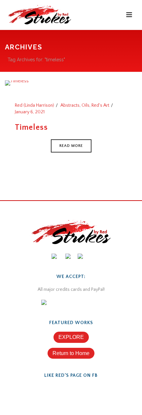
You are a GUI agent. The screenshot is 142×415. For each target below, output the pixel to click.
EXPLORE (71, 337)
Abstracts (70, 105)
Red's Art (100, 105)
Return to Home (71, 353)
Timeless (31, 127)
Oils (85, 105)
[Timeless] (17, 82)
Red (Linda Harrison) (34, 105)
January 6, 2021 (30, 112)
